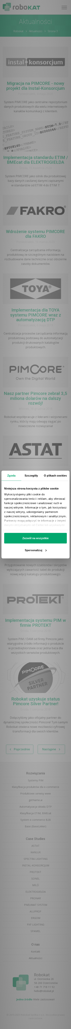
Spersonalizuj (33, 550)
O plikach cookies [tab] (55, 475)
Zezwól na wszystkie (35, 538)
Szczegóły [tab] (31, 475)
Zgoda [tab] (11, 475)
